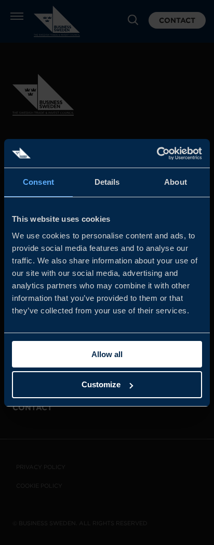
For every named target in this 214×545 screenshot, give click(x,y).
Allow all (107, 354)
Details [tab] (107, 182)
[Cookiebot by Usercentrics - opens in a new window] (156, 153)
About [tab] (175, 182)
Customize (101, 384)
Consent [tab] (38, 182)
